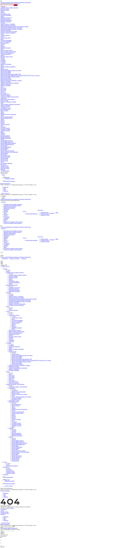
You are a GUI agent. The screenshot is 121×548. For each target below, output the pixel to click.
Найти (15, 5)
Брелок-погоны (15, 354)
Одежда (11, 314)
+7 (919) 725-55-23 (5, 170)
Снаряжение (15, 390)
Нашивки (14, 430)
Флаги (10, 374)
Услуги (8, 464)
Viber (4, 188)
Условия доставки (5, 513)
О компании (3, 509)
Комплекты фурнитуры (14, 287)
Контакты (3, 514)
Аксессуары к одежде (17, 317)
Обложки (11, 295)
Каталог (8, 271)
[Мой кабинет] (1, 254)
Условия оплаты (4, 511)
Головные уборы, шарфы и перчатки (17, 275)
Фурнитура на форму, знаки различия (18, 386)
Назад (9, 270)
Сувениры (11, 345)
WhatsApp (5, 191)
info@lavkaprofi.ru (6, 183)
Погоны (14, 439)
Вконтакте (5, 187)
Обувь (10, 309)
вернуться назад (4, 508)
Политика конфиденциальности (9, 528)
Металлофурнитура (16, 404)
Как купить (9, 469)
